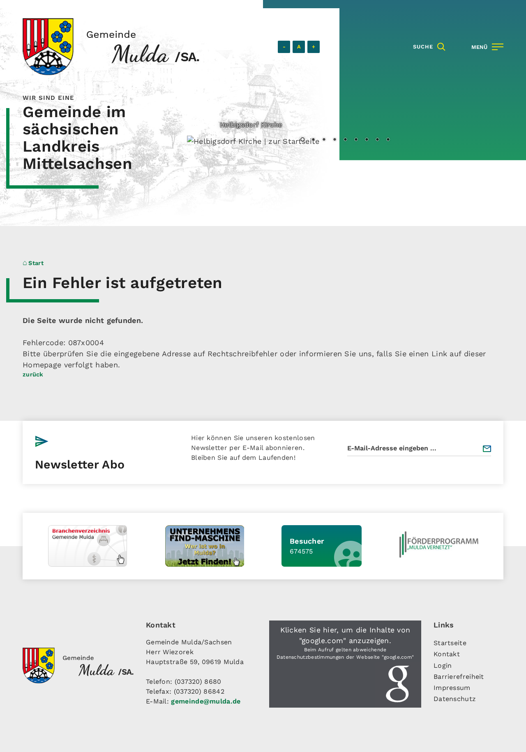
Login (443, 665)
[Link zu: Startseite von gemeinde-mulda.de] (111, 46)
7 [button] (366, 140)
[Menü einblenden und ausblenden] (485, 47)
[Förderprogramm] (438, 544)
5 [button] (345, 140)
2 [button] (313, 140)
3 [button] (323, 140)
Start (36, 263)
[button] (345, 664)
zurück (33, 374)
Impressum (452, 688)
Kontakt (447, 654)
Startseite (450, 643)
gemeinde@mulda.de (205, 701)
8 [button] (377, 140)
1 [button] (302, 140)
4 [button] (334, 140)
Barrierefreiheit (459, 676)
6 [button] (355, 140)
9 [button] (387, 140)
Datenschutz (455, 699)
